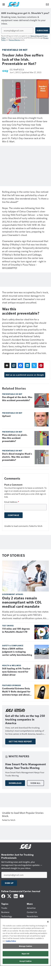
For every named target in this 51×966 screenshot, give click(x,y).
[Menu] (3, 4)
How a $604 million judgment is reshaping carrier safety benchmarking (17, 651)
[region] (25, 942)
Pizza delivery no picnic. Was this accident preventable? (14, 438)
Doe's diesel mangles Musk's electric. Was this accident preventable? (17, 456)
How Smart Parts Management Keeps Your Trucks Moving (25, 766)
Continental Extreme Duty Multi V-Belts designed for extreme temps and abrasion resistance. (17, 691)
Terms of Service (14, 40)
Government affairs (12, 594)
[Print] (7, 365)
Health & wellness (11, 665)
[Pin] (41, 365)
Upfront (6, 416)
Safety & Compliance (12, 645)
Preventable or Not (14, 49)
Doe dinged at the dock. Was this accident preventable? (17, 399)
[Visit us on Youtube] (22, 895)
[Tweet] (34, 365)
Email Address (11, 502)
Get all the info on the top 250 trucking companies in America (25, 719)
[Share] (20, 365)
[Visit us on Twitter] (9, 895)
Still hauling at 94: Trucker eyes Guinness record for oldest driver (16, 671)
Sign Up (9, 883)
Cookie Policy (11, 941)
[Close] (48, 922)
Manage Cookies (25, 946)
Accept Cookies (25, 961)
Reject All (25, 954)
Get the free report (20, 741)
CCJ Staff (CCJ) (17, 69)
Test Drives (8, 625)
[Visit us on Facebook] (3, 895)
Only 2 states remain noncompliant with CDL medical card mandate (22, 602)
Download (15, 783)
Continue (13, 515)
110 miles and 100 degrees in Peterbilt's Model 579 (16, 630)
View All (35, 783)
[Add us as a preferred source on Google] (13, 365)
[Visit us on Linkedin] (16, 895)
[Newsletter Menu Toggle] (47, 4)
